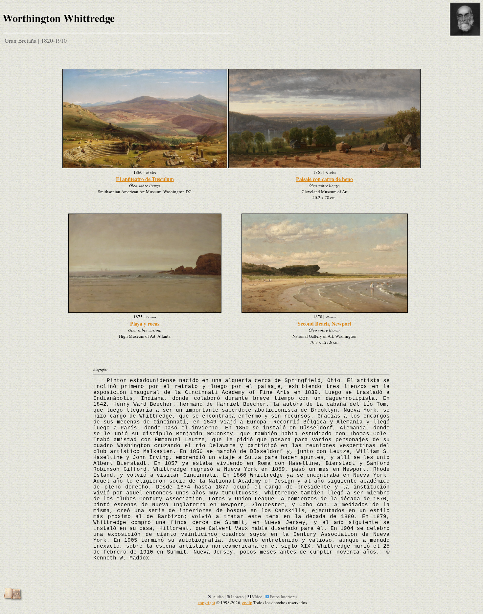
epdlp (247, 602)
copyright (206, 602)
